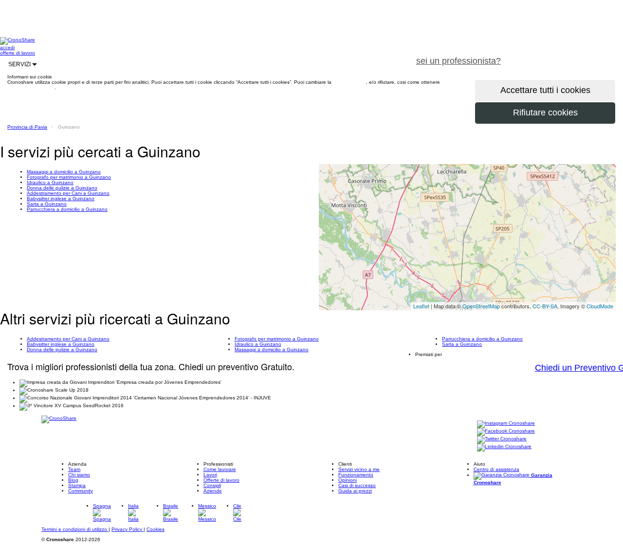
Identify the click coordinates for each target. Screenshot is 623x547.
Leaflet (421, 306)
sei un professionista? (458, 61)
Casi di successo (357, 485)
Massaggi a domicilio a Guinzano (64, 171)
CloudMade (599, 306)
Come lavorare (219, 469)
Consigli (212, 485)
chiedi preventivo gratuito (566, 55)
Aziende (212, 490)
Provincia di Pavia (27, 127)
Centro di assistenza (496, 469)
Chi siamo (79, 474)
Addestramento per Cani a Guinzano (68, 193)
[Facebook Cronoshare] (506, 431)
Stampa (77, 485)
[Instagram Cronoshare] (506, 423)
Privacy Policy (127, 529)
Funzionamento (355, 474)
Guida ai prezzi (355, 490)
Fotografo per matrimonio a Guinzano (69, 177)
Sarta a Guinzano (47, 204)
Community (80, 490)
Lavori (210, 474)
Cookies (156, 529)
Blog (73, 480)
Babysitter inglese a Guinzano (60, 198)
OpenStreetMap (481, 306)
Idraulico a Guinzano (50, 182)
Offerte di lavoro (221, 480)
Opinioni (347, 480)
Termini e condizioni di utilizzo (75, 529)
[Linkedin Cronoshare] (504, 447)
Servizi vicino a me (359, 469)
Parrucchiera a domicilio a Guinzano (67, 209)
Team (74, 469)
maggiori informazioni (31, 87)
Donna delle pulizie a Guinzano (62, 187)
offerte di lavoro (17, 53)
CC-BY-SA (544, 306)
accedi (7, 47)
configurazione (349, 82)
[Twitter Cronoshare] (502, 439)
